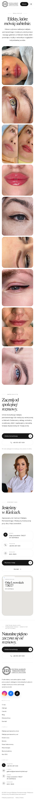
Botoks (4, 741)
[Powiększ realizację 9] (17, 366)
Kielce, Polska (19, 797)
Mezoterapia (6, 748)
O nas (4, 705)
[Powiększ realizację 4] (17, 180)
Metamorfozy (6, 718)
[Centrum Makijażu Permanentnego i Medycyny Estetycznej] (10, 4)
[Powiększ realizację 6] (17, 252)
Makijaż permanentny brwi (10, 731)
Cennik (4, 711)
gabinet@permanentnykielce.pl (17, 771)
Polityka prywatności (8, 797)
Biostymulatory (7, 751)
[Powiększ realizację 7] (17, 287)
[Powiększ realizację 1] (17, 65)
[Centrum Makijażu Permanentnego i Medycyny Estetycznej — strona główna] (14, 670)
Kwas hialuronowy (7, 744)
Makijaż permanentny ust (10, 734)
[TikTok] (17, 693)
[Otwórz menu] (31, 4)
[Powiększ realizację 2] (17, 104)
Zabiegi (4, 708)
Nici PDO (5, 754)
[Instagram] (4, 693)
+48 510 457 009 (12, 766)
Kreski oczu (5, 738)
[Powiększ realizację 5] (17, 216)
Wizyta (24, 4)
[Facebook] (10, 693)
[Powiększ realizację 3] (17, 144)
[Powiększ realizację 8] (17, 326)
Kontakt (16, 569)
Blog (3, 715)
